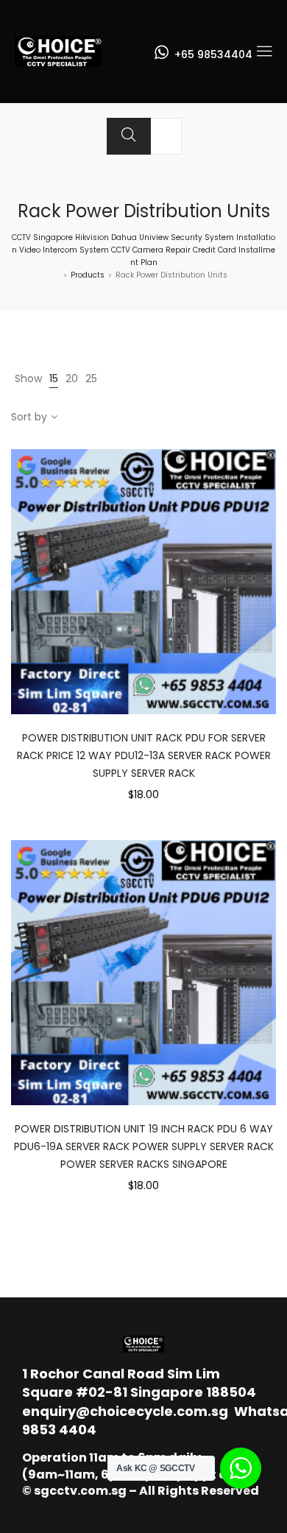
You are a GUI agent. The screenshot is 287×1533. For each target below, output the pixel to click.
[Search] (129, 136)
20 (71, 378)
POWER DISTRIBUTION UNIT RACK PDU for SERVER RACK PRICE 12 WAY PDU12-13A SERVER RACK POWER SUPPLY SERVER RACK (144, 755)
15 (53, 378)
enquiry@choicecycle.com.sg (125, 1411)
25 (91, 378)
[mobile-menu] (264, 51)
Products (87, 275)
